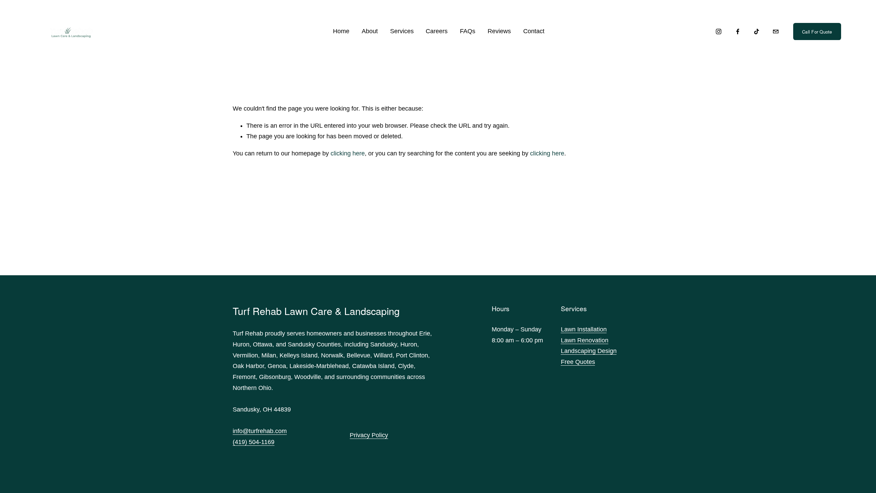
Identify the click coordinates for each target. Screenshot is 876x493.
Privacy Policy (369, 435)
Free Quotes (578, 361)
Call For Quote (817, 31)
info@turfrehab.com (260, 431)
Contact (533, 31)
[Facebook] (737, 31)
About (370, 31)
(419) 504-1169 (253, 442)
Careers (437, 31)
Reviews (499, 31)
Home (341, 31)
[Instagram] (718, 31)
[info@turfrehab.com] (775, 31)
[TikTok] (756, 31)
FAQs (467, 31)
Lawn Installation (584, 329)
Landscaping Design (589, 350)
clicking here (348, 153)
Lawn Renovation (584, 340)
